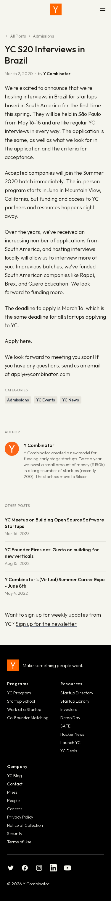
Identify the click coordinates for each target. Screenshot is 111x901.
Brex (10, 283)
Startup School (21, 701)
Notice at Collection (25, 825)
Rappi (87, 275)
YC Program (19, 693)
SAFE (65, 726)
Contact (14, 784)
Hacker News (72, 734)
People (13, 800)
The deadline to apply (30, 308)
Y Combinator (56, 73)
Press (12, 792)
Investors (68, 709)
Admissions (43, 36)
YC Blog (14, 775)
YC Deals (68, 750)
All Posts (18, 36)
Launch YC (70, 742)
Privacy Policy (20, 817)
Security (14, 833)
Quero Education (48, 283)
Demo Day (70, 717)
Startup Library (74, 701)
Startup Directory (76, 693)
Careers (14, 808)
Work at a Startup (24, 709)
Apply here (18, 341)
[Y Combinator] (56, 9)
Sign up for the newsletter (46, 623)
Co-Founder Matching (28, 717)
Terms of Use (19, 842)
